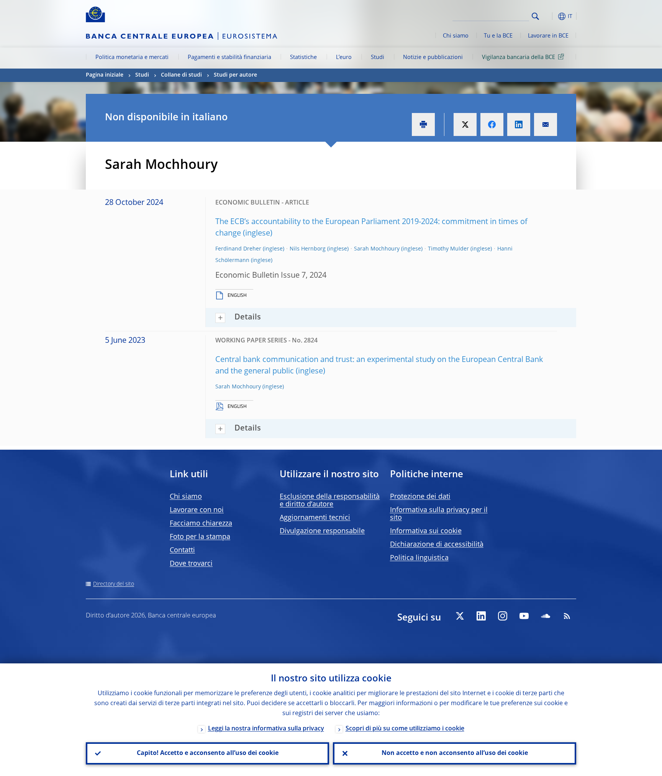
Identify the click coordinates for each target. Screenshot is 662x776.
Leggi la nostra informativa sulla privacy (266, 729)
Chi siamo (456, 36)
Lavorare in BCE (548, 36)
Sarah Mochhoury (377, 249)
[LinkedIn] (481, 616)
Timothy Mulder (448, 249)
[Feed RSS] (567, 616)
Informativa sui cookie (426, 531)
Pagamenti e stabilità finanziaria (229, 57)
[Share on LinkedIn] (518, 124)
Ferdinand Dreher (238, 249)
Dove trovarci (191, 563)
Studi (377, 57)
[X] (460, 616)
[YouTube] (524, 616)
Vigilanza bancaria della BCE (518, 57)
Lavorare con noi (197, 510)
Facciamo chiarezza (201, 523)
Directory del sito (113, 584)
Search (535, 16)
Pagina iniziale (104, 75)
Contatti (182, 550)
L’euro (344, 57)
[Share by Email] (545, 124)
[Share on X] (465, 124)
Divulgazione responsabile (322, 531)
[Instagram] (502, 616)
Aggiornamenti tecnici (315, 517)
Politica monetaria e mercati (132, 57)
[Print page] (423, 124)
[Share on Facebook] (491, 124)
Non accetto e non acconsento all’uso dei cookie (455, 753)
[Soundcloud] (545, 616)
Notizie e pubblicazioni (433, 57)
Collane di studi (181, 75)
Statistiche (303, 57)
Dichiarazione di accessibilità (436, 544)
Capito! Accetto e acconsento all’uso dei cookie (208, 753)
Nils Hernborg (308, 249)
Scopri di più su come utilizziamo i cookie (405, 729)
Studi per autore (235, 75)
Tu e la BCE (498, 36)
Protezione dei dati (420, 496)
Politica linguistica (419, 558)
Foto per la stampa (200, 537)
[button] (549, 16)
